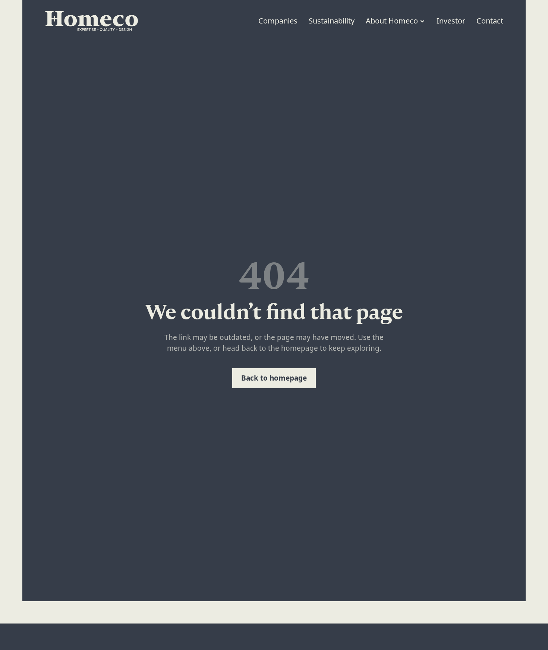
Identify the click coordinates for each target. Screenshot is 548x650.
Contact (489, 21)
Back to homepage (274, 378)
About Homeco (392, 21)
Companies (277, 21)
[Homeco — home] (91, 21)
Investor (451, 21)
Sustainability (332, 21)
